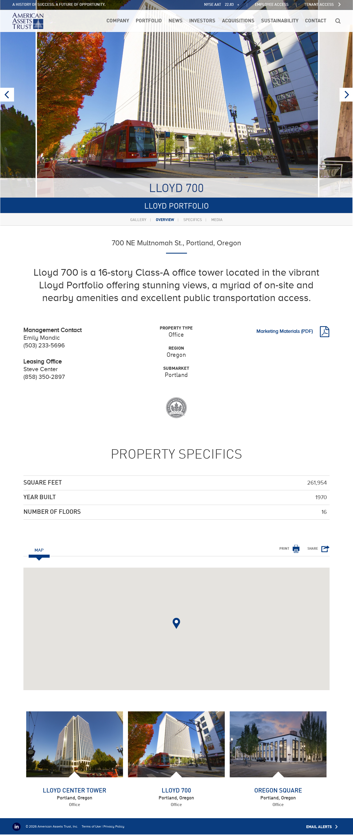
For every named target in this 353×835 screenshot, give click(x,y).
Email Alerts (319, 827)
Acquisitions (238, 20)
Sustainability (279, 20)
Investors (202, 20)
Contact (315, 20)
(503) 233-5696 (44, 345)
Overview (165, 220)
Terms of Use (91, 826)
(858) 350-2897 (44, 376)
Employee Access (271, 5)
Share (312, 549)
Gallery (138, 220)
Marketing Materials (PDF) (285, 331)
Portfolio (149, 20)
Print (284, 549)
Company (117, 20)
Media (217, 220)
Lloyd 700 (176, 791)
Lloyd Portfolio (176, 207)
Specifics (192, 220)
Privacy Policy (113, 826)
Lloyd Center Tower (74, 791)
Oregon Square (278, 791)
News (176, 20)
